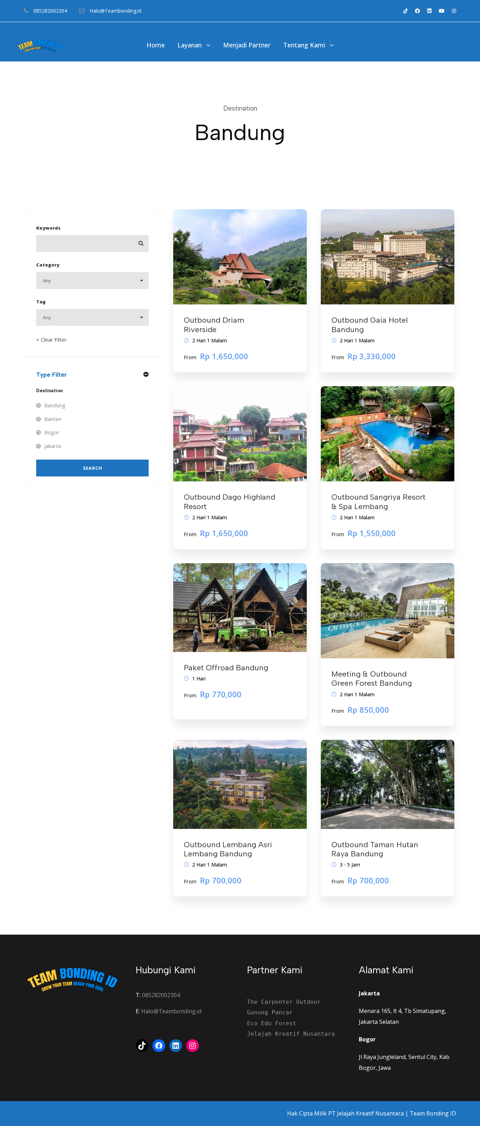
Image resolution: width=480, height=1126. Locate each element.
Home (156, 45)
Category (47, 265)
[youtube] (442, 10)
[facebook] (417, 10)
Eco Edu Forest (271, 1023)
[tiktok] (405, 10)
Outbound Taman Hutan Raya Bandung (374, 849)
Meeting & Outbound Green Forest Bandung (371, 678)
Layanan (189, 45)
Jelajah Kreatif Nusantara (291, 1033)
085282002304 (161, 995)
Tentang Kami (304, 45)
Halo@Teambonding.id (171, 1011)
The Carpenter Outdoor (284, 1002)
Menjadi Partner (247, 45)
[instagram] (454, 10)
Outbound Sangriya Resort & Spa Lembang (378, 501)
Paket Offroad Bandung (226, 667)
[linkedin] (429, 10)
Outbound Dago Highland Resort (229, 501)
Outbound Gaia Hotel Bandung (369, 324)
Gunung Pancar (270, 1012)
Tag (41, 301)
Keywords (48, 228)
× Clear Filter (51, 339)
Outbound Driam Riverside (214, 324)
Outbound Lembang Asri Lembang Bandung (228, 849)
